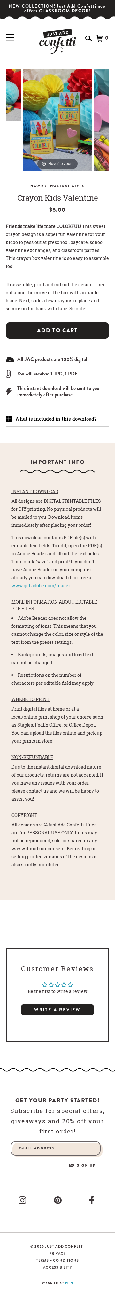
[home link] (57, 41)
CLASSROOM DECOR (64, 10)
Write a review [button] (57, 1009)
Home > (38, 185)
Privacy (57, 1253)
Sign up (86, 1166)
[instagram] (24, 1200)
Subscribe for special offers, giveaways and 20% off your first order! (57, 1121)
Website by (57, 1283)
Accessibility (57, 1267)
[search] (88, 38)
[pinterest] (59, 1200)
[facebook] (92, 1200)
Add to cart (57, 331)
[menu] (10, 38)
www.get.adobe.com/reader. (41, 585)
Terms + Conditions (57, 1260)
